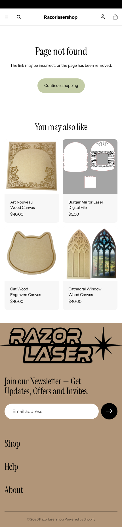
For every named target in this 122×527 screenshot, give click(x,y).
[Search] (18, 17)
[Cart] (115, 17)
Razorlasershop (51, 519)
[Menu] (6, 16)
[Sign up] (109, 411)
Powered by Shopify (80, 519)
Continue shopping (61, 85)
